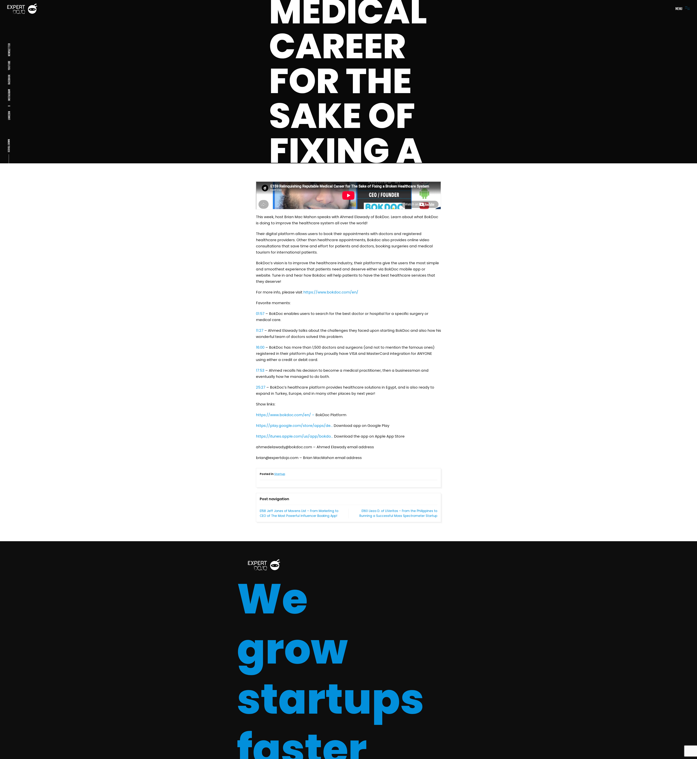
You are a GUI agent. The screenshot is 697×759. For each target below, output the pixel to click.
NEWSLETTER (9, 49)
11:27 (259, 330)
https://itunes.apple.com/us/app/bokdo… (294, 436)
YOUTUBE (9, 65)
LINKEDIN (9, 115)
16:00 (260, 347)
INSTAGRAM (9, 95)
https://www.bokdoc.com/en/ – (285, 414)
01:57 (260, 313)
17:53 (260, 370)
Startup (279, 474)
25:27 (260, 387)
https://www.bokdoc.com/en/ (330, 292)
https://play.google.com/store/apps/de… (294, 425)
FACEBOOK (9, 80)
